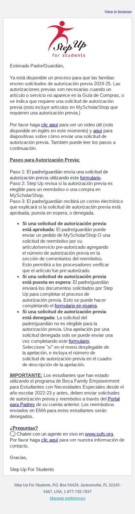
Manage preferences (67, 498)
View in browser (118, 12)
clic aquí (49, 124)
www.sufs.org (99, 434)
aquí (97, 130)
